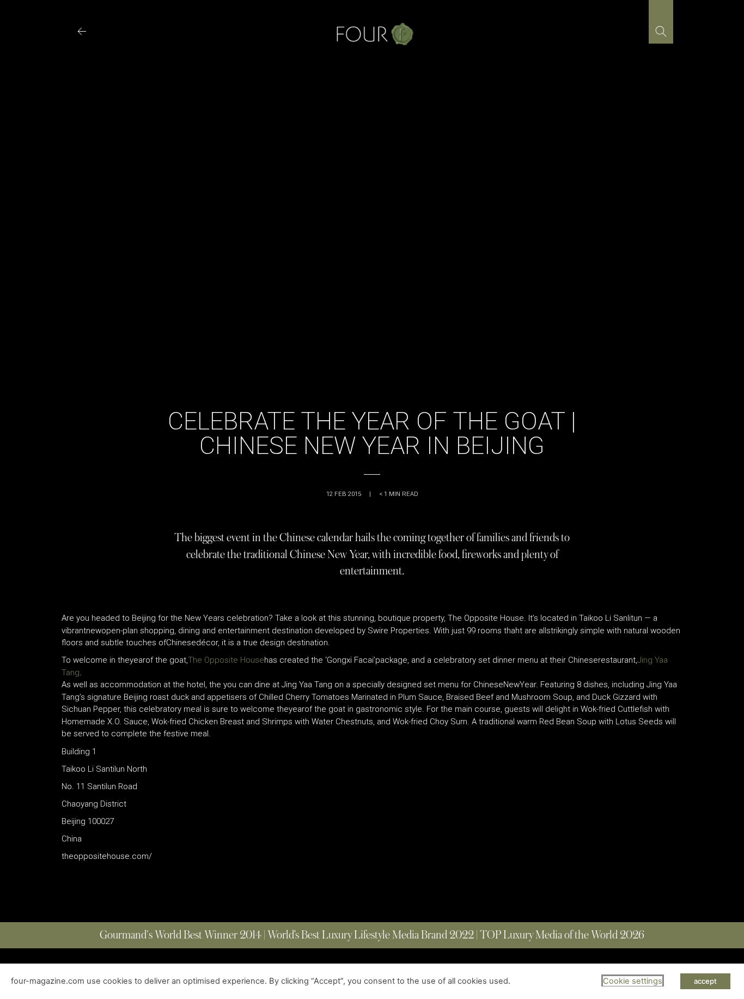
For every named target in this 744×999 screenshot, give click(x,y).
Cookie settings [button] (632, 981)
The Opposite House (226, 660)
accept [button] (705, 981)
